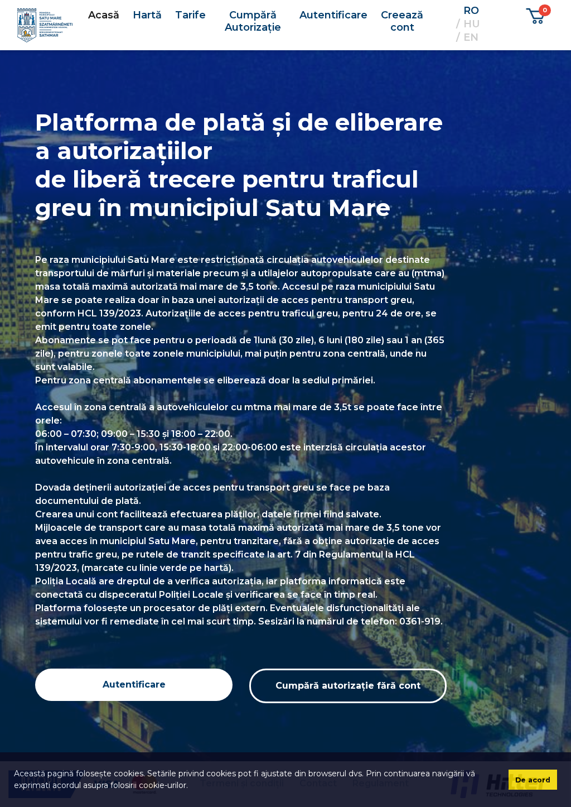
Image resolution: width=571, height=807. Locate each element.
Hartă (147, 15)
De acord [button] (532, 780)
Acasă (103, 15)
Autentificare (333, 15)
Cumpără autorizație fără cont (347, 685)
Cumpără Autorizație (253, 21)
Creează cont (402, 21)
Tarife (190, 15)
